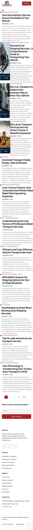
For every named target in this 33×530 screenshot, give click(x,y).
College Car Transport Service (12, 274)
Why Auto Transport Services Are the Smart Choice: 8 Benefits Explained (21, 129)
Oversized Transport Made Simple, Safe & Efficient (16, 161)
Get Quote (26, 3)
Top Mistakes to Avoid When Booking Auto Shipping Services (16, 310)
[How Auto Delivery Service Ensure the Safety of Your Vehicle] (1, 12)
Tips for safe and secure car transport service (17, 340)
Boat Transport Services (10, 218)
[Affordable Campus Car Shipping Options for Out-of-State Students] (1, 274)
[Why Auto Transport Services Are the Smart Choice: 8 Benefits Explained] (5, 137)
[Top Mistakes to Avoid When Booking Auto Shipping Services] (0, 305)
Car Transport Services (9, 335)
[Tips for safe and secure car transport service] (1, 335)
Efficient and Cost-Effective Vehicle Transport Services (17, 251)
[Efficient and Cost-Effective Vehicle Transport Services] (1, 246)
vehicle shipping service (10, 246)
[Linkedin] (15, 446)
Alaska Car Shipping (16, 84)
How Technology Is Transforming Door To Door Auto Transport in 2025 (17, 368)
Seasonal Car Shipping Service (19, 42)
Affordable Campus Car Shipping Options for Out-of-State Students (16, 279)
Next (24, 397)
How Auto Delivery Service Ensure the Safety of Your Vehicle (16, 17)
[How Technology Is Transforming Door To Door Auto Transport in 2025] (1, 363)
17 (18, 397)
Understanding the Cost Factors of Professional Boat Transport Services (17, 223)
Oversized (5, 157)
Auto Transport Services (10, 12)
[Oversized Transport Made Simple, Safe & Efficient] (1, 157)
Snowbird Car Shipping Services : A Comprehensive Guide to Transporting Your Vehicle (21, 53)
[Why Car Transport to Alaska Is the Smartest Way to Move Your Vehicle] (5, 100)
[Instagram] (9, 446)
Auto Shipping (5, 305)
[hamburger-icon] (3, 10)
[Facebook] (4, 446)
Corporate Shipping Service (11, 184)
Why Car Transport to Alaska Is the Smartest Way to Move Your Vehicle (21, 91)
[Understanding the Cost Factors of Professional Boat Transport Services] (1, 218)
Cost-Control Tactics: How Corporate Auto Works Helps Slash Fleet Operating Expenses (17, 192)
